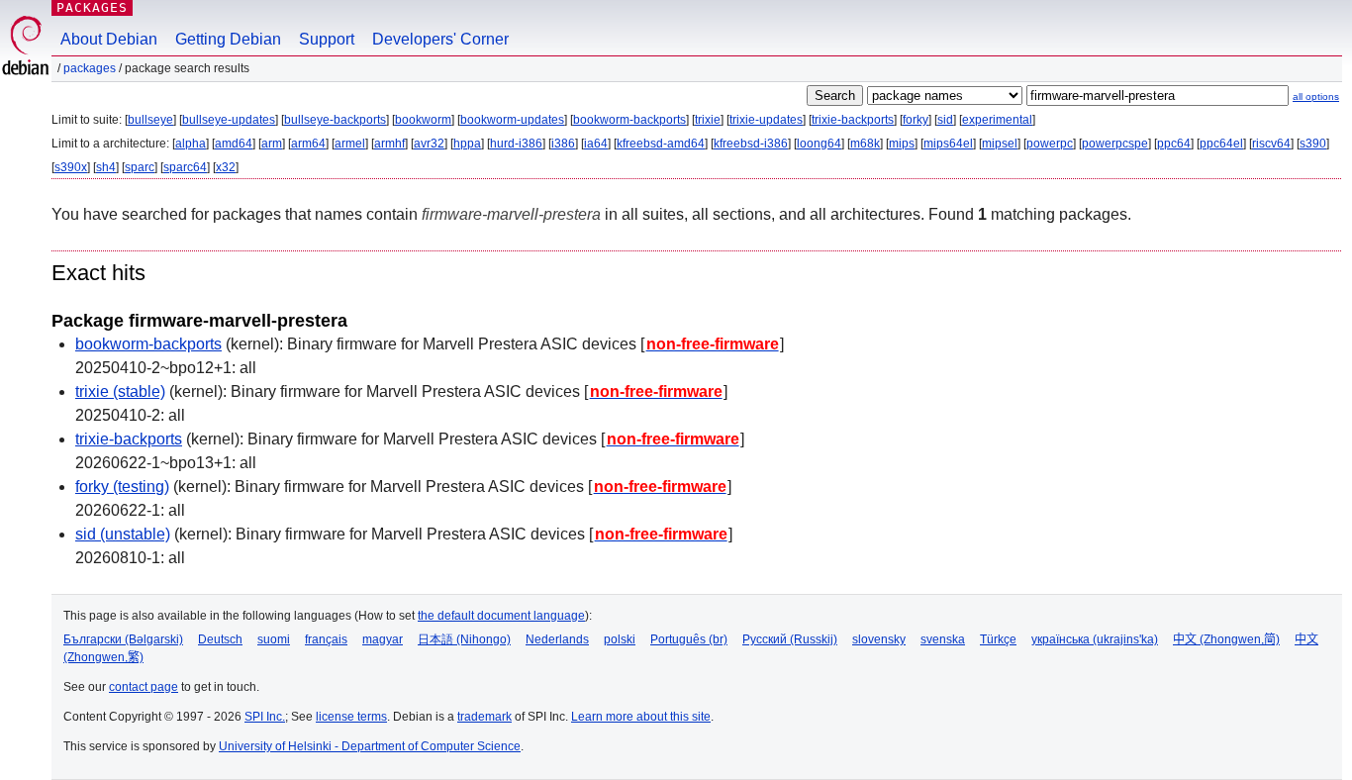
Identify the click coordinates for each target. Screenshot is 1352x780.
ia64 (596, 143)
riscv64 (1271, 143)
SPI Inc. (264, 717)
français (326, 639)
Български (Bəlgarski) (123, 639)
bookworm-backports (629, 120)
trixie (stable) (120, 391)
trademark (484, 717)
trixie (708, 120)
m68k (865, 143)
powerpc (1049, 143)
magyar (382, 639)
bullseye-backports (335, 120)
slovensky (879, 639)
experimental (997, 120)
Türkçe (998, 639)
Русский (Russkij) (789, 639)
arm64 (308, 143)
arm (271, 143)
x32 (226, 167)
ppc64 (1174, 143)
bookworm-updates (512, 120)
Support (326, 39)
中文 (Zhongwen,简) (1226, 639)
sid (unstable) (122, 534)
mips (902, 143)
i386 (563, 143)
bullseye (150, 120)
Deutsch (220, 639)
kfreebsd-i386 (751, 143)
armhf (389, 143)
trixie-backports (853, 120)
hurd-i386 (516, 143)
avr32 (429, 143)
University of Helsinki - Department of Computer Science (370, 746)
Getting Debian (228, 39)
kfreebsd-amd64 (661, 143)
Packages (92, 7)
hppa (467, 143)
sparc (139, 167)
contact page (143, 687)
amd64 (233, 143)
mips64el (948, 143)
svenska (942, 639)
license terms (351, 717)
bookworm (423, 120)
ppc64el (1221, 143)
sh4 (106, 167)
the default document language (501, 616)
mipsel (999, 143)
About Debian (108, 39)
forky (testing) (122, 486)
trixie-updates (766, 120)
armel (350, 143)
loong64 (819, 143)
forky (915, 120)
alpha (190, 143)
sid (945, 120)
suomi (273, 639)
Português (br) (688, 639)
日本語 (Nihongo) (464, 639)
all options (1316, 96)
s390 (1313, 143)
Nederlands (557, 639)
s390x (70, 167)
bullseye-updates (228, 120)
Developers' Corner (440, 39)
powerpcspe (1115, 143)
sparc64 (185, 167)
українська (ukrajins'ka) (1094, 639)
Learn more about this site (641, 717)
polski (619, 639)
